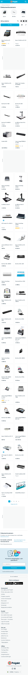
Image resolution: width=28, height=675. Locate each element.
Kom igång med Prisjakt (7, 590)
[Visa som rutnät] (21, 21)
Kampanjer (3, 605)
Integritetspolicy (5, 654)
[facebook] (15, 669)
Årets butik (4, 600)
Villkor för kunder (5, 623)
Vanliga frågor (4, 631)
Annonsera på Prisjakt (6, 617)
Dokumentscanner (5, 536)
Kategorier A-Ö (5, 603)
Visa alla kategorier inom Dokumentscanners (19, 540)
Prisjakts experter (5, 596)
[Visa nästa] (19, 501)
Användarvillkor (5, 647)
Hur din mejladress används (8, 571)
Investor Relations (5, 640)
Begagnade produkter (6, 607)
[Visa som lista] (23, 21)
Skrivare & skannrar (6, 4)
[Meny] (2, 2)
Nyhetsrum (4, 638)
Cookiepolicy (4, 652)
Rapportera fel (14, 504)
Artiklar (3, 594)
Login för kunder (5, 621)
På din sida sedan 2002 (7, 592)
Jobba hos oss (4, 635)
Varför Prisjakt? (5, 612)
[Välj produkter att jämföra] (21, 25)
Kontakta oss (4, 633)
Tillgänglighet (4, 642)
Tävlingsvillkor (4, 650)
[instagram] (12, 669)
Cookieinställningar (6, 656)
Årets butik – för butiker (7, 619)
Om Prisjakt (4, 629)
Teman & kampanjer (6, 598)
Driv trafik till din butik (6, 615)
